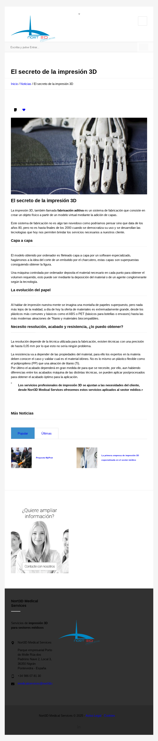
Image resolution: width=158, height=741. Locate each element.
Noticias (25, 84)
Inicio (14, 84)
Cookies (109, 715)
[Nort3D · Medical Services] (33, 28)
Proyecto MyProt (44, 458)
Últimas (46, 433)
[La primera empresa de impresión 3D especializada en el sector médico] (86, 457)
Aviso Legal (93, 715)
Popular (23, 433)
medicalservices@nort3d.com (38, 683)
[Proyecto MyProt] (21, 457)
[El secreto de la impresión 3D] (79, 156)
